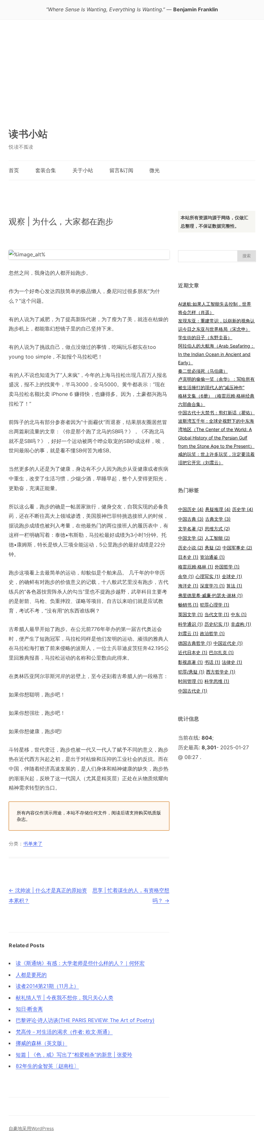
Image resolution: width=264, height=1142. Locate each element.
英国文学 (190, 614)
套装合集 (45, 170)
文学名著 (190, 528)
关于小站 (82, 170)
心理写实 (207, 576)
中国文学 (190, 538)
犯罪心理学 (214, 604)
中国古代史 (192, 691)
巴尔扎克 (221, 652)
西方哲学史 (220, 671)
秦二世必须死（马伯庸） (203, 371)
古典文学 (218, 519)
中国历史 (190, 509)
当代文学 (216, 614)
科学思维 (216, 681)
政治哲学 (212, 633)
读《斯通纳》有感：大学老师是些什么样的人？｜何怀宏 (80, 963)
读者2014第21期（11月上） (47, 986)
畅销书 (188, 604)
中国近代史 (228, 643)
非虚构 (241, 624)
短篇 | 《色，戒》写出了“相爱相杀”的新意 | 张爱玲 (74, 1054)
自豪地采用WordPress (31, 1128)
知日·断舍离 (29, 1009)
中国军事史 (237, 547)
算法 (234, 585)
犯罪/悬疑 (191, 671)
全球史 (232, 576)
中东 (239, 614)
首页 (14, 170)
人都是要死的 (31, 974)
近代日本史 (192, 652)
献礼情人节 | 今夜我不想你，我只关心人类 (64, 997)
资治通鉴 (212, 557)
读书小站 (28, 134)
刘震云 (188, 633)
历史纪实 (216, 624)
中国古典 (190, 519)
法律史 (232, 662)
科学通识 (190, 624)
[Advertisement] (132, 68)
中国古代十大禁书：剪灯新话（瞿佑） (216, 412)
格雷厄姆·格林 (195, 566)
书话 (212, 662)
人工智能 (217, 538)
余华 (186, 576)
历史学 (242, 509)
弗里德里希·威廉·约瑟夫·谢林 (210, 595)
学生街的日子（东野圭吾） (205, 337)
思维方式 (217, 528)
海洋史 (188, 585)
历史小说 (190, 547)
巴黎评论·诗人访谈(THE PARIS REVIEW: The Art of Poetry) (85, 1020)
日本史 (188, 557)
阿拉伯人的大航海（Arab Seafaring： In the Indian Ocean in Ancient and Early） (216, 354)
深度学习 (212, 585)
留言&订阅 (121, 170)
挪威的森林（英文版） (41, 1043)
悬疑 (213, 547)
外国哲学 (227, 566)
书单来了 (32, 844)
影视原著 (190, 662)
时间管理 (190, 681)
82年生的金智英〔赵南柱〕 (47, 1066)
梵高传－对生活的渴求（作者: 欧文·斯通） (64, 1032)
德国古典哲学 (195, 643)
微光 (154, 170)
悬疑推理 (218, 509)
